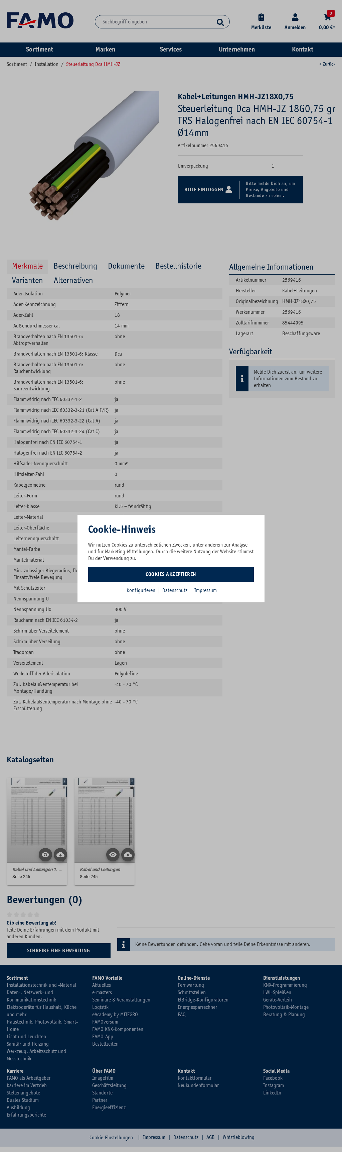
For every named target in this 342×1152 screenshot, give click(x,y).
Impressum (205, 590)
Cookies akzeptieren (171, 574)
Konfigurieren (141, 590)
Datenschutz (175, 590)
